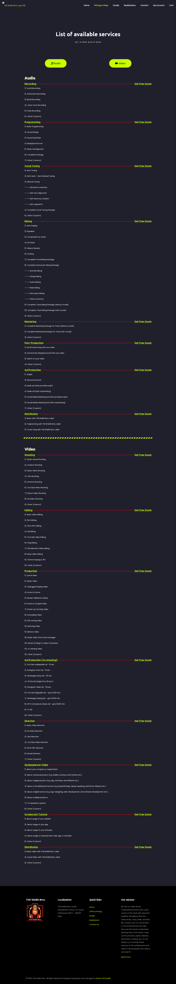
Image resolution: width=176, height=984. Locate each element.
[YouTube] (134, 978)
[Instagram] (137, 978)
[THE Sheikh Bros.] (14, 5)
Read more (125, 957)
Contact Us (94, 924)
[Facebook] (128, 978)
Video (30, 449)
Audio (30, 78)
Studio (92, 916)
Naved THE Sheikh (103, 978)
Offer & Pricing (95, 911)
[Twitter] (131, 978)
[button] (56, 63)
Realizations (94, 920)
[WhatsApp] (125, 978)
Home (91, 907)
